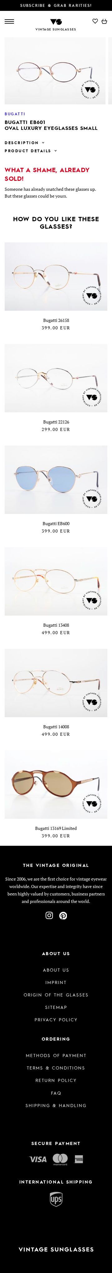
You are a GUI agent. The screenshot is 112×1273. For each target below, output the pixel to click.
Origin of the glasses (56, 994)
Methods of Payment (56, 1055)
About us (56, 970)
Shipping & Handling (56, 1105)
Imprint (56, 982)
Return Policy (56, 1080)
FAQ (56, 1093)
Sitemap (56, 1007)
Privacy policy (56, 1019)
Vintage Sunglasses (55, 29)
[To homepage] (56, 21)
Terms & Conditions (56, 1067)
